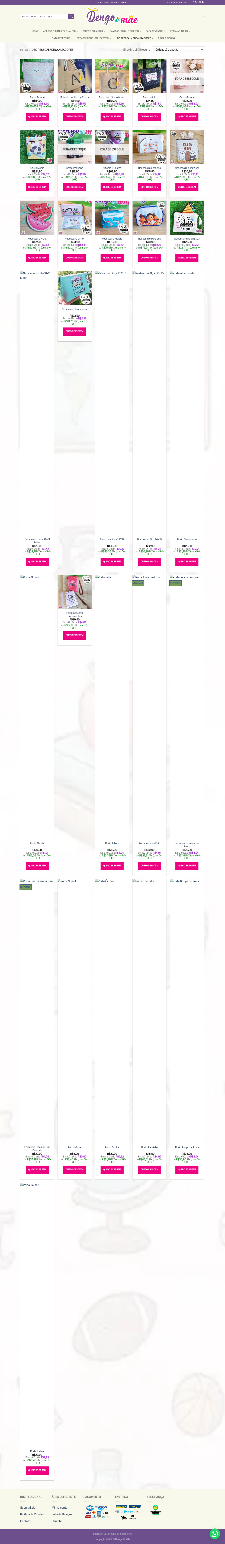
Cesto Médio (37, 168)
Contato (25, 1521)
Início (24, 50)
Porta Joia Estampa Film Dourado (37, 1149)
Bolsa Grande (37, 97)
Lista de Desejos (62, 1514)
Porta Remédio (149, 1147)
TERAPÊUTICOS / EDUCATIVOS (93, 38)
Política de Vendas (32, 1514)
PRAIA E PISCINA (166, 38)
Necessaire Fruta (37, 239)
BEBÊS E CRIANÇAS (93, 31)
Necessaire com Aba (149, 168)
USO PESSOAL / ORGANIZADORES (133, 38)
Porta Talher (37, 1451)
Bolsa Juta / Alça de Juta (112, 97)
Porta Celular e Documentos (74, 614)
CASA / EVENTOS (154, 31)
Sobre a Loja (27, 1508)
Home (36, 31)
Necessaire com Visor (187, 168)
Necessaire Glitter (75, 239)
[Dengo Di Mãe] (112, 16)
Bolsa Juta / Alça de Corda (74, 97)
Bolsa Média (149, 97)
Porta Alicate (37, 843)
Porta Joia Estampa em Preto (187, 845)
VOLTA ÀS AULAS (179, 31)
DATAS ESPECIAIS (61, 38)
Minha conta (60, 1508)
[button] (215, 1533)
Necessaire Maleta (112, 239)
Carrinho (57, 1521)
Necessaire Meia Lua (149, 239)
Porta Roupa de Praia (187, 1147)
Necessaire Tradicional (74, 309)
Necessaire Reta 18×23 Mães (37, 541)
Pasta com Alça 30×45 (149, 539)
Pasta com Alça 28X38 (112, 539)
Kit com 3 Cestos (112, 168)
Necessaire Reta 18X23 (187, 239)
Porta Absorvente (187, 539)
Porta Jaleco (112, 843)
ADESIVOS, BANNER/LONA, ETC (59, 31)
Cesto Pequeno (74, 168)
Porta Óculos (112, 1147)
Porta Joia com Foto (149, 843)
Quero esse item (37, 116)
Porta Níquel (74, 1147)
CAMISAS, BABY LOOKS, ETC (124, 31)
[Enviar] (71, 17)
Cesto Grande (187, 97)
